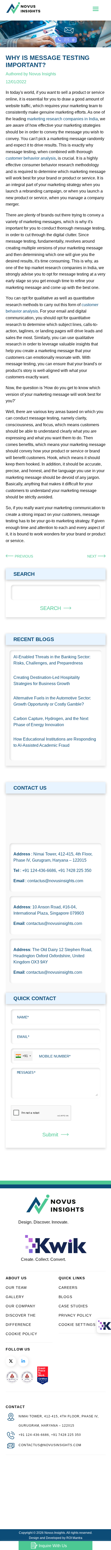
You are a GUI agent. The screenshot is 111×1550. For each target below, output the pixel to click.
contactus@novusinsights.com (50, 1445)
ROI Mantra (74, 1538)
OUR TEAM (16, 1287)
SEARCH (50, 608)
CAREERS (68, 1287)
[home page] (23, 12)
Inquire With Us (53, 1546)
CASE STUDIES (73, 1306)
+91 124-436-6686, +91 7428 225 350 (50, 1435)
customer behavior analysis (31, 158)
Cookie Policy (21, 1334)
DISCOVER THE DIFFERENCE (21, 1320)
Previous (24, 556)
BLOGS (65, 1297)
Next (92, 556)
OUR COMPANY (20, 1306)
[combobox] (23, 1056)
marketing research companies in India (62, 119)
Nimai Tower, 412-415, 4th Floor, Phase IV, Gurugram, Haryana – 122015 (59, 1421)
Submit (50, 1134)
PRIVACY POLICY (75, 1315)
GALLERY (15, 1297)
